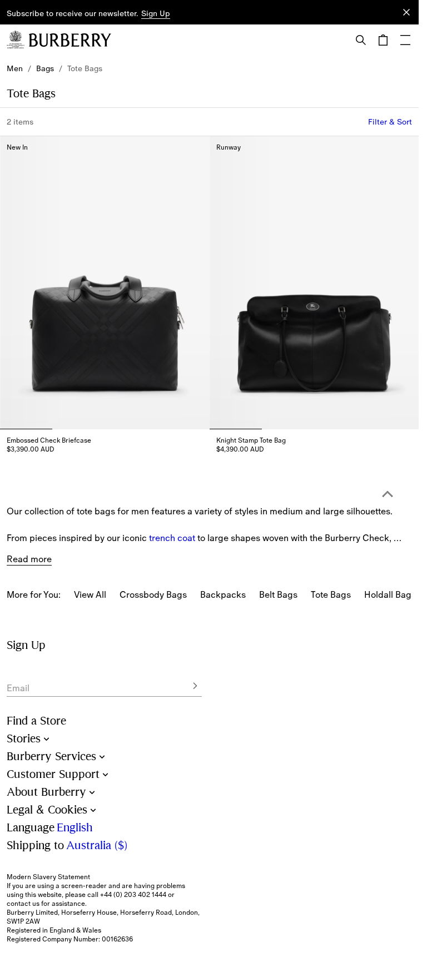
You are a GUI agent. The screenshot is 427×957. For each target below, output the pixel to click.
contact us (23, 904)
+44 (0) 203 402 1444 (133, 895)
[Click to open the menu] (405, 40)
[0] (383, 40)
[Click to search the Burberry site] (361, 40)
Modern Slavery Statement (48, 877)
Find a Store (36, 721)
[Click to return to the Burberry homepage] (70, 40)
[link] (15, 68)
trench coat (172, 531)
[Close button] (406, 12)
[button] (155, 14)
